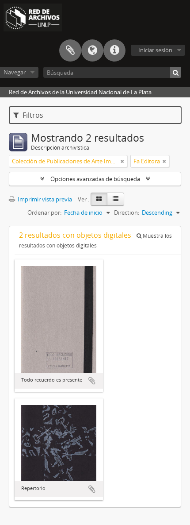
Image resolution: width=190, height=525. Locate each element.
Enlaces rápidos (114, 50)
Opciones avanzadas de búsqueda (95, 179)
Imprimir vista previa (44, 199)
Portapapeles (70, 50)
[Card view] (99, 199)
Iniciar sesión (155, 50)
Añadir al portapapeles (91, 380)
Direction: (126, 212)
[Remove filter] (122, 161)
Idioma (92, 50)
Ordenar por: (44, 212)
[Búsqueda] (175, 72)
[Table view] (115, 199)
